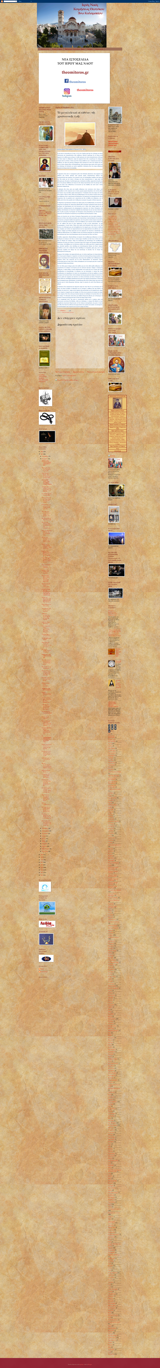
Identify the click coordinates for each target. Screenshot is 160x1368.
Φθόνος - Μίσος (112, 1305)
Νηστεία (110, 1151)
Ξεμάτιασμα (111, 1153)
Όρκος (110, 1167)
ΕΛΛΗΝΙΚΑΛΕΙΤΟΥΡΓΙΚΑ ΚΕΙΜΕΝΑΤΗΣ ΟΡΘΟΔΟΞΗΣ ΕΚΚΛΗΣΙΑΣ (43, 378)
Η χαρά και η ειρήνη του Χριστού (45, 571)
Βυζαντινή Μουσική (113, 863)
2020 (42, 854)
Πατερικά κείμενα (113, 1192)
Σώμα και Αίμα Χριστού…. (46, 622)
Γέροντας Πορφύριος (113, 900)
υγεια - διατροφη (112, 1289)
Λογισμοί (110, 1104)
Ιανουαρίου (45, 851)
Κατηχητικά (111, 1070)
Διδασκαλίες (111, 941)
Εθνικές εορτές (112, 950)
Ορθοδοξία (111, 1165)
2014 (42, 870)
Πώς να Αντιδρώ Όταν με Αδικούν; (46, 566)
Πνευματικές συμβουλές (114, 1209)
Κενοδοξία (111, 1077)
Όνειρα (110, 1158)
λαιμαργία (111, 1097)
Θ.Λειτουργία (111, 1019)
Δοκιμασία (111, 943)
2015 (42, 867)
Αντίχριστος (111, 826)
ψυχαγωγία (111, 1349)
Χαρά (109, 1326)
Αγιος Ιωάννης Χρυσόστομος (112, 778)
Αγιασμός (110, 757)
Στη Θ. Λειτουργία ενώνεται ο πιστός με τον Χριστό (46, 746)
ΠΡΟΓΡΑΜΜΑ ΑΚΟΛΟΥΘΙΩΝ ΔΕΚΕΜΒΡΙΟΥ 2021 (46, 463)
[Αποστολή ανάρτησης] (69, 310)
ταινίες (110, 1268)
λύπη (109, 1106)
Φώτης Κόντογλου (113, 1320)
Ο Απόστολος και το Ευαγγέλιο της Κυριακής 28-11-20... (46, 507)
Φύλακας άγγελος (113, 1315)
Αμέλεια (110, 814)
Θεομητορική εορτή (113, 1030)
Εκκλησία (110, 957)
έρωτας (110, 1002)
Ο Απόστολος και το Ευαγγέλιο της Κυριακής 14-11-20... (46, 673)
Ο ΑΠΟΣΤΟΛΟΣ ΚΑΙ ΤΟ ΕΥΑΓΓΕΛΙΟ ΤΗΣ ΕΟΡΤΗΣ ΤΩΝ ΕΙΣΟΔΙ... (46, 592)
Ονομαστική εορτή (113, 1160)
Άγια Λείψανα (112, 753)
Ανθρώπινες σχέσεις (113, 821)
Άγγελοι (110, 746)
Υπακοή (110, 1291)
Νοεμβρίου (45, 459)
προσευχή (110, 1230)
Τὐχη (109, 1284)
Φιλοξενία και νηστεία (45, 717)
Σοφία (109, 1241)
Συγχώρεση (111, 1250)
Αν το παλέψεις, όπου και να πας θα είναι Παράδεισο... (47, 700)
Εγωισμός (110, 948)
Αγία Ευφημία (112, 750)
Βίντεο (110, 853)
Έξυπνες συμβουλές (113, 988)
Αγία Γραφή (111, 748)
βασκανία (110, 851)
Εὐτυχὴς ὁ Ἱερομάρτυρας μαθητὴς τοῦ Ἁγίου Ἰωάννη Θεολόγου (117, 415)
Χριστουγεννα (112, 1337)
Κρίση (109, 1094)
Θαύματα (110, 1023)
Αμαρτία (110, 812)
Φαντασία (111, 1301)
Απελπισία (111, 828)
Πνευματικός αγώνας (68, 312)
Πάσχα (110, 1190)
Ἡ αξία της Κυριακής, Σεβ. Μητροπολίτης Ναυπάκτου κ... (46, 600)
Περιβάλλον (111, 1199)
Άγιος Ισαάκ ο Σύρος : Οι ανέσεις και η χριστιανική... (46, 475)
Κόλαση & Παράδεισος (114, 1088)
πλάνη (110, 1206)
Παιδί (109, 1178)
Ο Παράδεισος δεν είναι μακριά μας (46, 759)
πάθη (109, 1174)
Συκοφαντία (111, 1252)
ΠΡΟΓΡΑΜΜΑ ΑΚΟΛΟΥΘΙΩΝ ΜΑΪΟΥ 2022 (113, 143)
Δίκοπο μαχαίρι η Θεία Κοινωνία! (46, 518)
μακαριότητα (111, 1113)
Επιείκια (110, 993)
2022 (42, 451)
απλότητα (111, 830)
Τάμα (109, 1270)
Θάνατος (110, 1021)
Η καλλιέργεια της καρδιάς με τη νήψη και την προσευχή (46, 823)
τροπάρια (111, 1282)
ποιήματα (110, 1216)
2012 (42, 875)
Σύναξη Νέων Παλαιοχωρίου (112, 236)
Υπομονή (110, 1298)
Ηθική (109, 1011)
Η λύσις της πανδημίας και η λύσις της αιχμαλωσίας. (46, 539)
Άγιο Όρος (111, 760)
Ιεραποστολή (111, 1051)
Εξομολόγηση (111, 986)
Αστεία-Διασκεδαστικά (114, 845)
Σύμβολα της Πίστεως (114, 1254)
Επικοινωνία (99, 49)
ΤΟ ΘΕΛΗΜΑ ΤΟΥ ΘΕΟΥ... (46, 638)
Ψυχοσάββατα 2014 (118, 661)
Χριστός (110, 1333)
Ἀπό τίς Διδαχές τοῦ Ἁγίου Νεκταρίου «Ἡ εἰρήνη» (46, 723)
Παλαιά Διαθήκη (112, 1181)
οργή (109, 1163)
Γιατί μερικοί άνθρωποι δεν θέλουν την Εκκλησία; (46, 707)
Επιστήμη (110, 997)
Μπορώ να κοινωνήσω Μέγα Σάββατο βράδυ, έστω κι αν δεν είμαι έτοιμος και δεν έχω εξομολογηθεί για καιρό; (114, 632)
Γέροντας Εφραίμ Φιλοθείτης (113, 879)
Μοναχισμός (111, 1139)
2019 (42, 857)
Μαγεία (110, 1111)
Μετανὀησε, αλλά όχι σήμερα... (46, 667)
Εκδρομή (110, 955)
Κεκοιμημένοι (111, 1075)
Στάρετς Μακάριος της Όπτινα (114, 1244)
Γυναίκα (110, 915)
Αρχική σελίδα (45, 49)
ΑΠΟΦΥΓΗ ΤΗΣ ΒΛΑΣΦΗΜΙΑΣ (46, 689)
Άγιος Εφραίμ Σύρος (113, 775)
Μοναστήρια (111, 1137)
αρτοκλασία (111, 838)
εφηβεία (110, 1007)
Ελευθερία (111, 972)
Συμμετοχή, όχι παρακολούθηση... (47, 713)
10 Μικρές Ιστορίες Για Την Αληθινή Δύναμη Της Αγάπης (46, 616)
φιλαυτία (110, 1310)
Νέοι (109, 1146)
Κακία (110, 1061)
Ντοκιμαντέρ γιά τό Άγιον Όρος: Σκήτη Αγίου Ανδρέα (46, 500)
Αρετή (110, 835)
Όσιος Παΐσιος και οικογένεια (46, 605)
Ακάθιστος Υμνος (112, 805)
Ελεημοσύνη (111, 969)
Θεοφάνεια (111, 1037)
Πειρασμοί (111, 1195)
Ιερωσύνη (110, 1054)
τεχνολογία (111, 1277)
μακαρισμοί (111, 1116)
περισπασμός (111, 1202)
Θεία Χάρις (111, 1028)
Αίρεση (110, 802)
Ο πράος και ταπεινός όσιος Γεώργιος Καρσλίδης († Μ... (46, 782)
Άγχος (109, 795)
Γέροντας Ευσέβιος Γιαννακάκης (113, 868)
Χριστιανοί (111, 1330)
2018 (42, 860)
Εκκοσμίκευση (112, 964)
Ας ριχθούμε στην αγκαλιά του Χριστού (46, 609)
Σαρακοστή (111, 1237)
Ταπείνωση (111, 1275)
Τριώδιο (110, 1279)
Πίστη (109, 1204)
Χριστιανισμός (112, 1328)
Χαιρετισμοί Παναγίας (114, 1322)
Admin (42, 969)
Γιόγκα (110, 910)
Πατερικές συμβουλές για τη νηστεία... (46, 650)
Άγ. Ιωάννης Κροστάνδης (111, 736)
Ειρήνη (110, 953)
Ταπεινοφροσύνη (112, 1272)
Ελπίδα (110, 974)
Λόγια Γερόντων (112, 1101)
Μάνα (109, 1118)
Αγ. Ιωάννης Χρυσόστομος (111, 740)
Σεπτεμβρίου (45, 831)
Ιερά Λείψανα (112, 1049)
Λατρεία (110, 1099)
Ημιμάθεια (111, 1014)
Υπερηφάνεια (112, 1294)
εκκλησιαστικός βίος (113, 962)
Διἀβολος (110, 930)
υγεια (109, 1286)
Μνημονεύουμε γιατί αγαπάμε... (46, 684)
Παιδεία (110, 1176)
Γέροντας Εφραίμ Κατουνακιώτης (113, 875)
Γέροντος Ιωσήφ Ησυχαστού (112, 906)
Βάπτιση (110, 848)
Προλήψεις (111, 1225)
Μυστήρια (111, 1141)
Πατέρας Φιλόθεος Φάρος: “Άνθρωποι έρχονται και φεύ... (47, 730)
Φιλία (109, 1312)
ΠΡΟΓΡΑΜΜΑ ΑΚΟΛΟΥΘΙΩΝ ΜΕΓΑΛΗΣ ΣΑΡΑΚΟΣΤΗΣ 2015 (113, 704)
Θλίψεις (110, 1040)
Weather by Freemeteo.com (44, 201)
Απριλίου (44, 843)
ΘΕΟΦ (109, 1035)
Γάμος (109, 865)
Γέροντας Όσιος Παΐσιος (114, 890)
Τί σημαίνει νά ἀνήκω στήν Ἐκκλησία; (45, 775)
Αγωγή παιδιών (112, 798)
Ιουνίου (44, 838)
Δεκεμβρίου (45, 456)
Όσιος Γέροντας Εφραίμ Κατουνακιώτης (114, 1170)
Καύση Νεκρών (112, 1073)
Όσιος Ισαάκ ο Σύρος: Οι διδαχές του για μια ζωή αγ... (46, 644)
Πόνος (109, 1219)
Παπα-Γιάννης (112, 1188)
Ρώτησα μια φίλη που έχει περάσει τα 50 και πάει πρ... (46, 790)
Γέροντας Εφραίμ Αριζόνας (113, 871)
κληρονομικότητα (113, 1080)
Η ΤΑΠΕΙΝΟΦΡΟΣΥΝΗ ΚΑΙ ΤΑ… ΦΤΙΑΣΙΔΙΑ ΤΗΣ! (46, 739)
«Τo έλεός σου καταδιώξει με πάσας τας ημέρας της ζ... (46, 513)
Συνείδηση (111, 1261)
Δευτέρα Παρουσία (113, 928)
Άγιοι (109, 767)
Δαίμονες (110, 917)
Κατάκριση (111, 1068)
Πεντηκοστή (111, 1197)
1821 (109, 733)
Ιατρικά (110, 1047)
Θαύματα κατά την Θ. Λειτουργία (46, 585)
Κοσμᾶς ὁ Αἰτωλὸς (114, 413)
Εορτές (110, 990)
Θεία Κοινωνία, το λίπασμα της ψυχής (46, 679)
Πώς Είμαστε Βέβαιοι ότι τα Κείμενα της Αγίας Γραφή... (46, 553)
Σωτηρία (110, 1265)
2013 (42, 872)
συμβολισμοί (111, 1258)
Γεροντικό (111, 904)
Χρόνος (110, 1342)
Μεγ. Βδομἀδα (112, 1123)
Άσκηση (110, 842)
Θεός (109, 1033)
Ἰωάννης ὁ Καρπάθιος (114, 442)
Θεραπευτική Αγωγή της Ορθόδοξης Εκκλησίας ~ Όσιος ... (46, 797)
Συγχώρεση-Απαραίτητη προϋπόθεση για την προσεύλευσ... (46, 525)
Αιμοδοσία (111, 800)
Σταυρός (110, 1247)
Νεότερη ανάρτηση (62, 372)
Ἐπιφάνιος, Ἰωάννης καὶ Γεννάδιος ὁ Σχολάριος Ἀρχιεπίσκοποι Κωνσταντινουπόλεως (117, 438)
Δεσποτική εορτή (112, 925)
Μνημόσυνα (111, 1130)
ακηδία (110, 807)
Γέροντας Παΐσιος (113, 897)
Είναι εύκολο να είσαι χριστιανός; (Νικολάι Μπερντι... (46, 629)
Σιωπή (109, 1239)
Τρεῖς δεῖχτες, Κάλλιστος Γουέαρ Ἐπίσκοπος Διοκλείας (45, 578)
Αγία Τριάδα (111, 755)
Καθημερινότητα (112, 1059)
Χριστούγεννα (112, 1340)
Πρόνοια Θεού (112, 1227)
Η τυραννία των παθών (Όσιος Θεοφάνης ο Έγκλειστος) (46, 809)
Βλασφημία (111, 860)
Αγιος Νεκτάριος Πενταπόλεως (112, 782)
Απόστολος (111, 833)
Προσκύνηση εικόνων (113, 1234)
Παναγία (110, 1183)
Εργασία (110, 1000)
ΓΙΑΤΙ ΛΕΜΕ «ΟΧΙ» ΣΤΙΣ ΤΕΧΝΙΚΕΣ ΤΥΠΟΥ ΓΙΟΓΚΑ (47, 482)
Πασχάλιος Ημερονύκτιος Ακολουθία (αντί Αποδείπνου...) (112, 613)
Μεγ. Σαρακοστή (112, 1125)
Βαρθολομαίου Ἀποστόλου (115, 433)
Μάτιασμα (111, 1120)
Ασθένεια (110, 840)
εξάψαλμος (111, 983)
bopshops (81, 1364)
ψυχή (109, 1352)
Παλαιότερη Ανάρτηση (96, 372)
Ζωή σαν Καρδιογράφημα (46, 694)
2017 (42, 862)
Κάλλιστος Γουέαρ (113, 1063)
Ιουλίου (44, 836)
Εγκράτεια (111, 946)
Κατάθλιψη (111, 1066)
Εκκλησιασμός (112, 960)
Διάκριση (110, 932)
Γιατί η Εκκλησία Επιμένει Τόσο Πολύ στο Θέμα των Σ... (46, 560)
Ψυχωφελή (111, 1354)
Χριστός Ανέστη (112, 1335)
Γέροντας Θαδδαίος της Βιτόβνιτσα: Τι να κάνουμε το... (47, 816)
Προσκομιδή (111, 1232)
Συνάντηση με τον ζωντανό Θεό (46, 494)
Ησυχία (110, 1016)
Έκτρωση (110, 967)
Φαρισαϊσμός (111, 1303)
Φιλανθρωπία (112, 1308)
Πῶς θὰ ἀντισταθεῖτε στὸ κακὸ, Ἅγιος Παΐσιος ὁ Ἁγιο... (47, 765)
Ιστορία (110, 1056)
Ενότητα (110, 981)
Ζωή (109, 1009)
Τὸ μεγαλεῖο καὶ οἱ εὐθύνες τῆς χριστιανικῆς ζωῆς (46, 533)
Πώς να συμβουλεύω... (46, 803)
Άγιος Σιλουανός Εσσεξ (114, 789)
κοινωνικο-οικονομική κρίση (114, 1085)
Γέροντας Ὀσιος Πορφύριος (112, 894)
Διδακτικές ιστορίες (113, 937)
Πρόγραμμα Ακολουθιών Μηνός (75, 49)
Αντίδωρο (111, 823)
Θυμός (110, 1044)
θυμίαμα (110, 1042)
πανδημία (110, 1185)
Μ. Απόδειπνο (111, 1108)
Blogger (90, 1364)
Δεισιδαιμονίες (112, 919)
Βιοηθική (110, 855)
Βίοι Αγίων (111, 858)
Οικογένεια (111, 1156)
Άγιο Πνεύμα (111, 762)
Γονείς (110, 912)
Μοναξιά (110, 1134)
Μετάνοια (111, 1127)
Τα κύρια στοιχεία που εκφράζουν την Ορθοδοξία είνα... (46, 662)
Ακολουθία (111, 809)
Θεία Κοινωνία (112, 1026)
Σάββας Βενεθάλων (120, 434)
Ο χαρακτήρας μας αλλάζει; (46, 634)
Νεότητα (90, 49)
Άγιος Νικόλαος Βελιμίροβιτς (112, 786)
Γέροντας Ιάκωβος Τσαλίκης (113, 883)
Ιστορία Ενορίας (57, 49)
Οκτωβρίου (45, 828)
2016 (42, 865)
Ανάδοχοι (110, 816)
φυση (109, 1317)
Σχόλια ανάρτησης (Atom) (69, 375)
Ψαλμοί (110, 1344)
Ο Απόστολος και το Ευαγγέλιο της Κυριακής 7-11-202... (46, 753)
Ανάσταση (111, 819)
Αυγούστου (45, 833)
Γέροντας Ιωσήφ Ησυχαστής (112, 886)
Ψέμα (109, 1347)
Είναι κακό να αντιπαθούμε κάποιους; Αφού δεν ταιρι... (46, 546)
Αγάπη (110, 743)
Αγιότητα (110, 793)
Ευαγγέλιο (111, 1004)
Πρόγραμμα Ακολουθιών (111, 1221)
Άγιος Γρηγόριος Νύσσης (114, 772)
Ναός (109, 1144)
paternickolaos (44, 971)
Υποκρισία (111, 1296)
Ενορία (110, 979)
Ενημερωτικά (111, 976)
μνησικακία (111, 1132)
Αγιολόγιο (111, 769)
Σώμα (109, 1263)
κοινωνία (110, 1082)
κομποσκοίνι (111, 1092)
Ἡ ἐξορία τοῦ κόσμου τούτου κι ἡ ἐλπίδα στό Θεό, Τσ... (46, 489)
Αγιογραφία (111, 765)
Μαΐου (44, 841)
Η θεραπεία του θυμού (46, 770)
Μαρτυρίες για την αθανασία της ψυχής (46, 469)
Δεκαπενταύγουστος (113, 922)
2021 (42, 454)
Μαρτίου (44, 846)
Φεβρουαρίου (45, 849)
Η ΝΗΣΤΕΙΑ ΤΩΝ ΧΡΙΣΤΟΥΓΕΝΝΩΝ (46, 656)
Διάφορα (110, 935)
